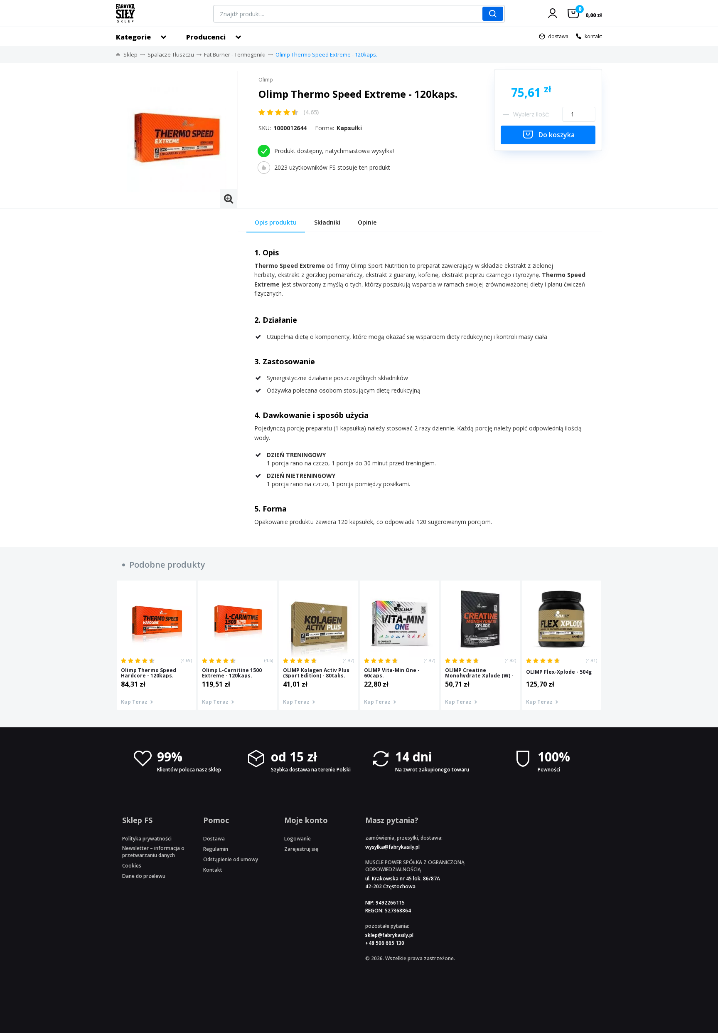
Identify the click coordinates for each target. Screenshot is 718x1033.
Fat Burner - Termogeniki (235, 54)
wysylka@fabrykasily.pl (392, 846)
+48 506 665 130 (384, 943)
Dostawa (214, 838)
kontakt (593, 36)
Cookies (131, 865)
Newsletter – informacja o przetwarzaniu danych (153, 852)
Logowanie (297, 838)
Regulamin (215, 849)
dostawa (558, 36)
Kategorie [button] (133, 37)
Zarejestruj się (301, 849)
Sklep (130, 54)
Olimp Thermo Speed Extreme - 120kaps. (326, 54)
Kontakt (212, 869)
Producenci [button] (206, 37)
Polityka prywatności (147, 838)
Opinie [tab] (367, 222)
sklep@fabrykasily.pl (389, 935)
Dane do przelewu (143, 876)
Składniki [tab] (327, 222)
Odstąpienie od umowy (230, 859)
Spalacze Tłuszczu (171, 54)
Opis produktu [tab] (276, 222)
